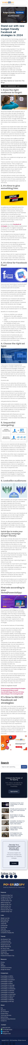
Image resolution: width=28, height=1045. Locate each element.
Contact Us (4, 1020)
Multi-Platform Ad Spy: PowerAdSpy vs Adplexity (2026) (17, 816)
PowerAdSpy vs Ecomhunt (8, 979)
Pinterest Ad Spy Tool (6, 909)
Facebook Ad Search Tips (7, 955)
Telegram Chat (7, 1033)
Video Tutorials (5, 953)
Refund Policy (4, 1017)
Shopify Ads (4, 927)
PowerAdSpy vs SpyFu (7, 981)
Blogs (2, 964)
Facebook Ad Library (6, 967)
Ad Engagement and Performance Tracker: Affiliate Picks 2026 (16, 834)
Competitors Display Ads (7, 932)
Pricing (2, 962)
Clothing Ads (4, 925)
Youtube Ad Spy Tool (6, 900)
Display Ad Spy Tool (6, 904)
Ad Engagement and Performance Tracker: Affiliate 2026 (16, 828)
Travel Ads (3, 923)
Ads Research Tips (6, 939)
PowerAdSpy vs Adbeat (7, 998)
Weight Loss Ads (5, 918)
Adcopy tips (4, 952)
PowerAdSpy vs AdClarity (7, 990)
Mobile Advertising (6, 946)
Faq (2, 1008)
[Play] (3, 86)
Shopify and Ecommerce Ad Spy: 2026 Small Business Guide (18, 810)
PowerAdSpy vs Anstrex (7, 978)
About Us (3, 1010)
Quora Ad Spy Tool (6, 908)
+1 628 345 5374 (5, 1027)
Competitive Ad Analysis (7, 950)
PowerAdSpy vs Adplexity (7, 987)
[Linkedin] (11, 876)
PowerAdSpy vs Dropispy (7, 992)
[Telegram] (15, 876)
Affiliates (3, 966)
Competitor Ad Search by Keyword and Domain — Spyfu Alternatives (17, 822)
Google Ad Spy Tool (6, 899)
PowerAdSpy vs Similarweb (8, 988)
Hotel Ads (3, 929)
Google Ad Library (5, 969)
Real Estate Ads (5, 920)
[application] (14, 86)
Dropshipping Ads (5, 931)
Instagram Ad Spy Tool (7, 897)
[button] (25, 3)
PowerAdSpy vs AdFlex (7, 976)
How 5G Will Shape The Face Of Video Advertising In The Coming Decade (12, 693)
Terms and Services (6, 1015)
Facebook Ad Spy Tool (7, 895)
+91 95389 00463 (7, 1029)
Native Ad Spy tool (5, 902)
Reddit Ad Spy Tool (6, 906)
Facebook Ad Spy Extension (8, 1019)
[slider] (24, 86)
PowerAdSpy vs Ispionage (7, 985)
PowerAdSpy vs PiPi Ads (7, 1001)
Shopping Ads (4, 921)
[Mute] (21, 86)
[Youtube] (7, 876)
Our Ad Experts (5, 1011)
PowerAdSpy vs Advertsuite (8, 994)
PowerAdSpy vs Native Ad (7, 996)
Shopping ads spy (5, 944)
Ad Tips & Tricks (5, 948)
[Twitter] (2, 876)
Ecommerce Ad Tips (6, 943)
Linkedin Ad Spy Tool (6, 911)
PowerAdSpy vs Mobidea (7, 999)
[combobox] (11, 767)
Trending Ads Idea (5, 941)
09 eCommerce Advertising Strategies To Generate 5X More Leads (13, 689)
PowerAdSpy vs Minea (7, 983)
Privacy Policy (4, 1013)
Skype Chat (6, 1031)
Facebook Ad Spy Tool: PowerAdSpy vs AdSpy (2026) (17, 804)
